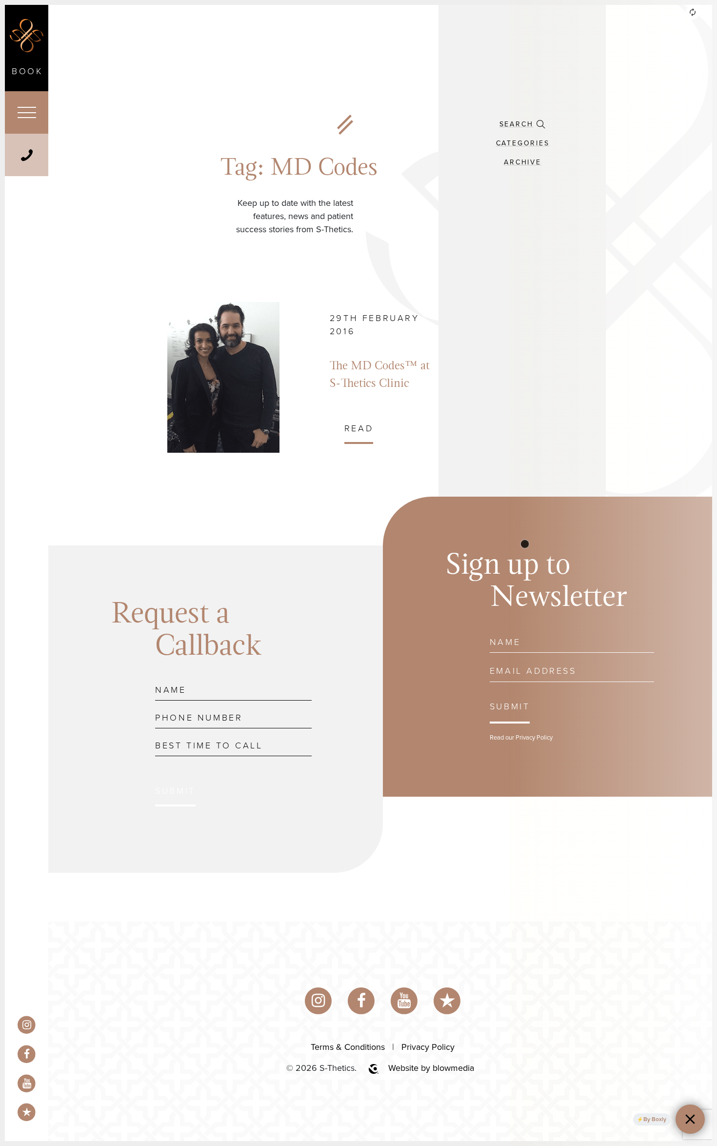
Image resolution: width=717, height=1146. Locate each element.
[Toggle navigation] (26, 112)
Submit (175, 790)
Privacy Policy (428, 1047)
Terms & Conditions (348, 1047)
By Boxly (654, 1119)
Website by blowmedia (431, 1068)
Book (27, 71)
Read (358, 428)
